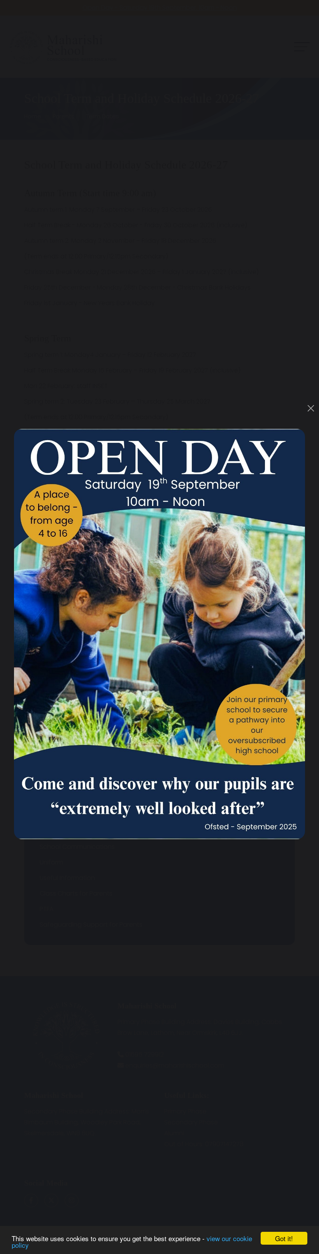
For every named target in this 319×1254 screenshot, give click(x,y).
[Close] (310, 408)
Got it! (284, 1238)
